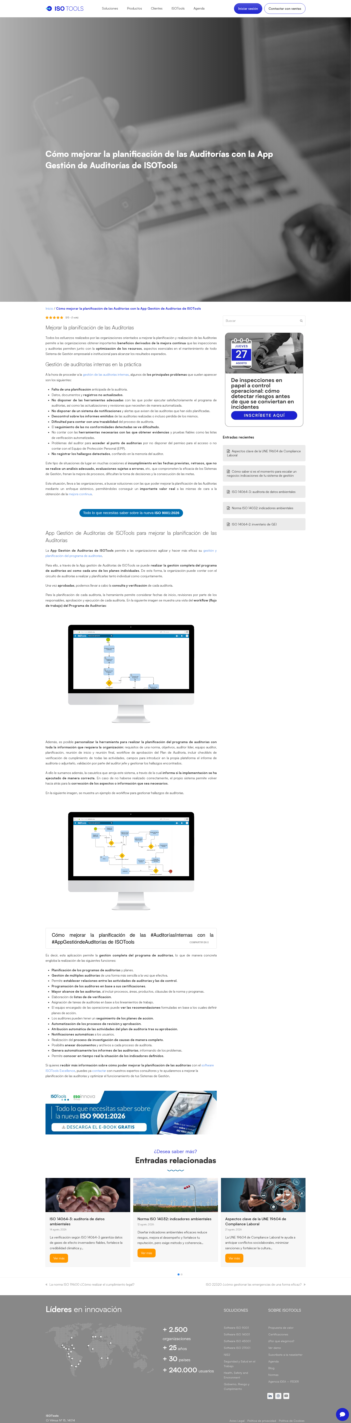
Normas (273, 1374)
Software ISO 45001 (237, 1341)
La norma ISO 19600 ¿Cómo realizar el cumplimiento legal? (91, 1284)
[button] (179, 1274)
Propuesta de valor (281, 1327)
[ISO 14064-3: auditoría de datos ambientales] (88, 1195)
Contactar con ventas (285, 9)
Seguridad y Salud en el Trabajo (239, 1364)
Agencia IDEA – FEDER (283, 1381)
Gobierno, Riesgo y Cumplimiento (236, 1386)
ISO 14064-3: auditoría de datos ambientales (264, 492)
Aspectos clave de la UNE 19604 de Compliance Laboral (264, 453)
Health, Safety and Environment (236, 1375)
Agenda (273, 1361)
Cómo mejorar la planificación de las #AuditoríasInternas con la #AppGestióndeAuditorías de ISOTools (132, 938)
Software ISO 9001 (236, 1327)
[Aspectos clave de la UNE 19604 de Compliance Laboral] (263, 1195)
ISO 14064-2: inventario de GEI (254, 524)
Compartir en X (199, 942)
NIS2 (227, 1354)
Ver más (59, 1258)
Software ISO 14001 (237, 1334)
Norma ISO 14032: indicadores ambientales (262, 508)
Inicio (49, 308)
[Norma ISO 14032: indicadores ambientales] (175, 1195)
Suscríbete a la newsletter (285, 1354)
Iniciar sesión (248, 9)
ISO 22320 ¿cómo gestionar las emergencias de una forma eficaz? (254, 1284)
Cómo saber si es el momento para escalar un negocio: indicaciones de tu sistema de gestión (262, 473)
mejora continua (80, 494)
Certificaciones (278, 1334)
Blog (271, 1368)
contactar (99, 1071)
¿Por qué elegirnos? (281, 1341)
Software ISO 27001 (237, 1347)
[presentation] (48, 1275)
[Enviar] (301, 321)
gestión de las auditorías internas (106, 374)
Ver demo (274, 1347)
